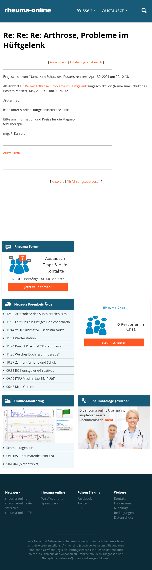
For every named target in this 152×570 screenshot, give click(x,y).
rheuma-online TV (18, 513)
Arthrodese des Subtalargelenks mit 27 (39, 314)
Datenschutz (123, 517)
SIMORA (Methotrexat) (22, 464)
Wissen (84, 10)
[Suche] (144, 10)
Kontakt (120, 498)
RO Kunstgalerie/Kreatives (30, 370)
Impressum (122, 503)
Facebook (85, 498)
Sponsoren (49, 503)
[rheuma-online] (28, 12)
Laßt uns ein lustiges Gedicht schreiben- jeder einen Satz (40, 322)
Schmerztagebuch (19, 448)
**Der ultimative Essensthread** (35, 330)
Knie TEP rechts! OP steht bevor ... (35, 346)
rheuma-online (16, 498)
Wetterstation (21, 338)
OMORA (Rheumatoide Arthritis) (30, 456)
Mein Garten (20, 387)
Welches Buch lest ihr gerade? (33, 354)
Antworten (58, 62)
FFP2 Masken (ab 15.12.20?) (30, 378)
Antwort (58, 181)
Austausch (113, 10)
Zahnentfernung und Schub (31, 362)
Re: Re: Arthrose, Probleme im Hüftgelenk (56, 86)
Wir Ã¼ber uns (52, 498)
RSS (80, 508)
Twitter (83, 503)
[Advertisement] (76, 211)
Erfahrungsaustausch (86, 62)
